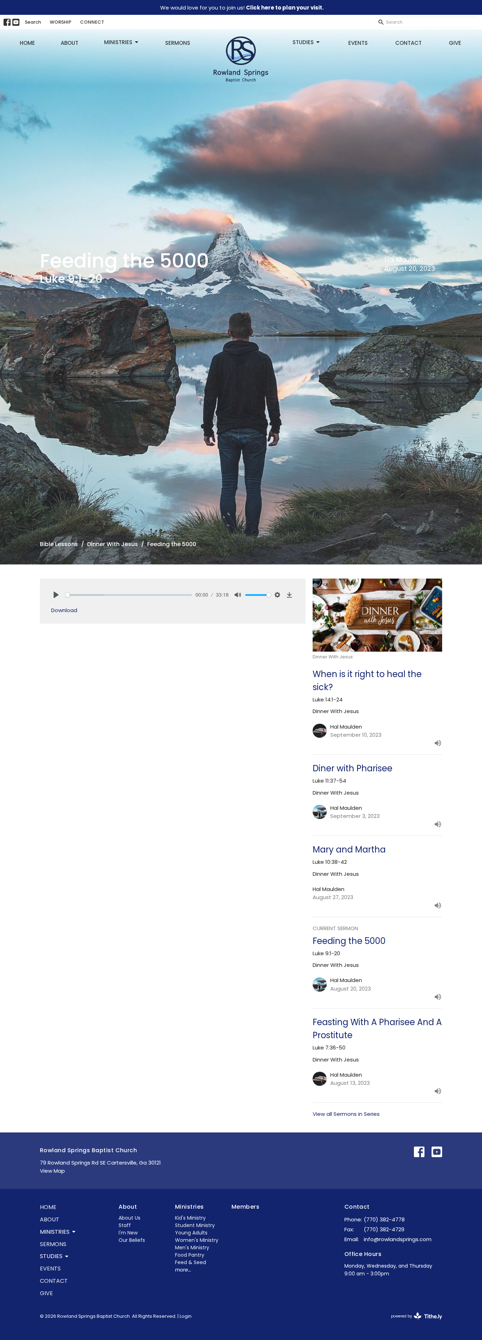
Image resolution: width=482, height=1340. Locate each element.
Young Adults (191, 1232)
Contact (408, 43)
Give (455, 43)
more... (183, 1269)
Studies (303, 42)
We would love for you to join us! (242, 7)
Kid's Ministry (190, 1217)
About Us (129, 1217)
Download (64, 610)
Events (358, 43)
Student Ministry (195, 1225)
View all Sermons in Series (346, 1114)
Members (245, 1207)
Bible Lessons (59, 544)
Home (27, 43)
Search (33, 22)
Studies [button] (51, 1256)
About (69, 43)
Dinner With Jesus (112, 544)
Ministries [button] (55, 1232)
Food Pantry (189, 1254)
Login (186, 1316)
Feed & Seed (190, 1262)
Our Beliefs (132, 1240)
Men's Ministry (192, 1247)
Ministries (118, 42)
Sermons (177, 43)
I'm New (128, 1232)
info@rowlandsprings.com (398, 1239)
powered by (413, 1322)
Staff (125, 1225)
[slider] (128, 595)
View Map (52, 1170)
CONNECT (92, 22)
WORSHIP (60, 22)
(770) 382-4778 (384, 1219)
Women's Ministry (196, 1240)
